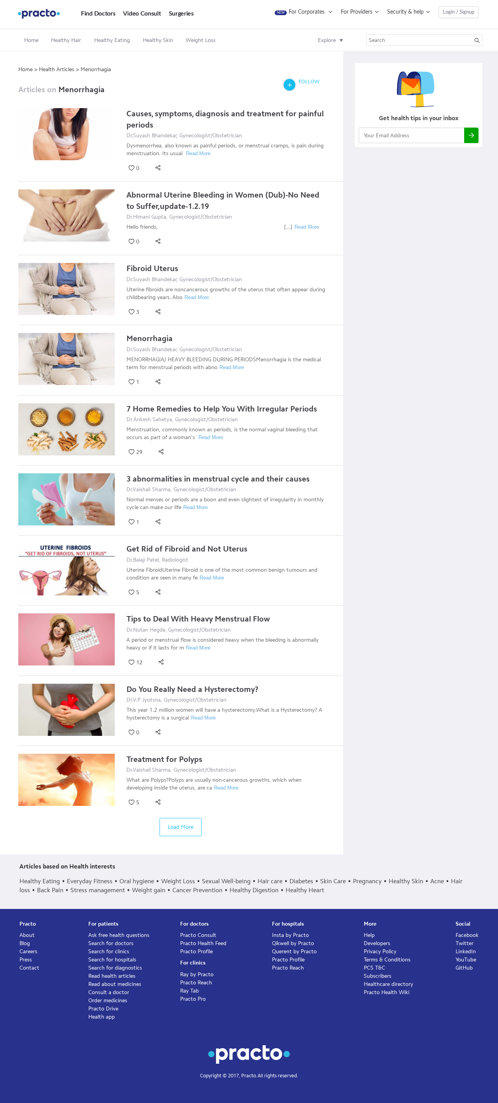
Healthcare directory (388, 984)
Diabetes (301, 881)
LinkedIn (466, 951)
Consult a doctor (108, 992)
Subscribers (377, 976)
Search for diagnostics (115, 968)
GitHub (464, 968)
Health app (101, 1017)
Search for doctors (110, 943)
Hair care (270, 881)
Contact (29, 968)
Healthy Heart (305, 890)
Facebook (467, 935)
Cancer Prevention (197, 890)
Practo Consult (198, 935)
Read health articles (111, 976)
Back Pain (50, 890)
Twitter (464, 943)
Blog (24, 943)
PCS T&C (374, 968)
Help (369, 935)
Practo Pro (193, 999)
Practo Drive (103, 1008)
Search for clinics (108, 951)
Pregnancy (367, 881)
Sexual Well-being (226, 881)
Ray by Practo (197, 974)
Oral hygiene (136, 881)
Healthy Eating (39, 881)
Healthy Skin (406, 881)
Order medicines (107, 1000)
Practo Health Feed (203, 943)
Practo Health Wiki (386, 992)
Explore (327, 40)
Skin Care (333, 881)
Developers (377, 943)
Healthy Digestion (254, 890)
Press (25, 959)
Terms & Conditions (387, 959)
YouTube (466, 959)
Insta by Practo (290, 935)
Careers (28, 951)
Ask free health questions (118, 935)
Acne (437, 881)
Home (31, 40)
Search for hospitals (112, 959)
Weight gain (148, 890)
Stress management (97, 890)
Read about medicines (114, 984)
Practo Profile (196, 951)
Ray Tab (189, 990)
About (27, 935)
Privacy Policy (380, 951)
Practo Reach (196, 982)
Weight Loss (178, 881)
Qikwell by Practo (293, 943)
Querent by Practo (294, 951)
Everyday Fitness (89, 881)
